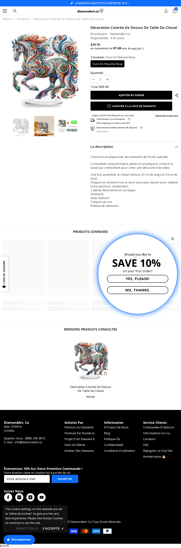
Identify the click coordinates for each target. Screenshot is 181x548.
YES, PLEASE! (138, 278)
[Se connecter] (166, 11)
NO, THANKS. (137, 290)
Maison (8, 19)
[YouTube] (41, 497)
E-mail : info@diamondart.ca (23, 442)
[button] (134, 48)
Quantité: (97, 73)
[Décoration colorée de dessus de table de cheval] (91, 359)
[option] (44, 66)
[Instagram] (19, 497)
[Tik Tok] (30, 497)
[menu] (5, 11)
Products (23, 19)
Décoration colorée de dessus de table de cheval (90, 389)
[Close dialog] (172, 238)
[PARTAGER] (175, 95)
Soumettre (65, 478)
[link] (24, 303)
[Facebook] (8, 497)
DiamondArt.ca (120, 34)
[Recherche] (15, 11)
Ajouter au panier (131, 95)
